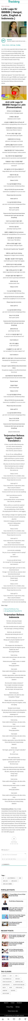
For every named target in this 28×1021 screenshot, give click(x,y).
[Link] (15, 859)
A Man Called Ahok (7, 981)
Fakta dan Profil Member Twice (11, 609)
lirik (20, 878)
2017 (11, 975)
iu (3, 878)
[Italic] (4, 859)
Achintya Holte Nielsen (18, 984)
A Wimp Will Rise (19, 981)
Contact (12, 1002)
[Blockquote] (13, 859)
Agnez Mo (5, 990)
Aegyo (4, 987)
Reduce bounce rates (13, 1011)
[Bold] (3, 859)
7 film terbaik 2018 (7, 978)
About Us (6, 1002)
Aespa (10, 987)
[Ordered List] (10, 859)
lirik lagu (5, 881)
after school (19, 987)
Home (2, 6)
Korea (4, 45)
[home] (3, 1019)
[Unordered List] (11, 859)
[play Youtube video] (14, 93)
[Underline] (6, 859)
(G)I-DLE (4, 975)
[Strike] (8, 859)
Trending (18, 45)
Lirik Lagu (7, 6)
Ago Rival (13, 990)
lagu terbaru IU (11, 878)
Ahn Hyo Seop (6, 993)
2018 (16, 975)
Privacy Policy (9, 1006)
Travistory (9, 39)
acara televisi (6, 984)
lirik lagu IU (14, 881)
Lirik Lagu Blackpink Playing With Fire (13, 611)
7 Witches (17, 978)
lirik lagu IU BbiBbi (7, 883)
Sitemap (17, 1006)
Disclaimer (19, 1002)
